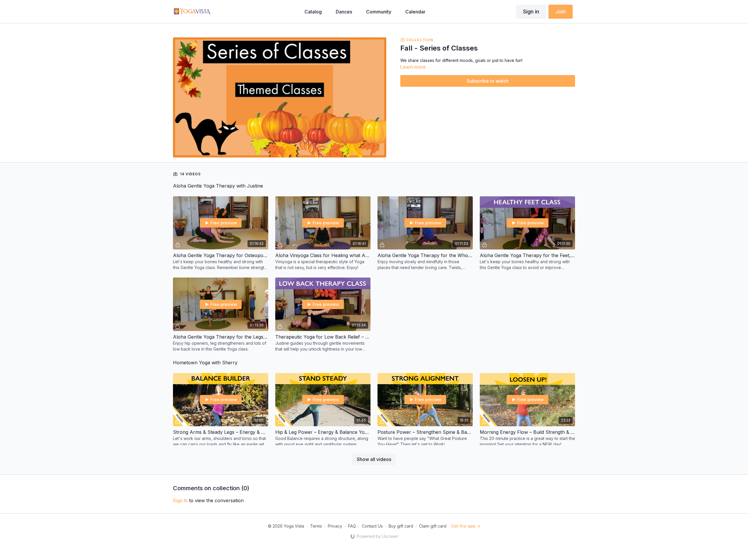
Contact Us (372, 526)
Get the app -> (465, 526)
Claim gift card (432, 526)
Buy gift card (401, 526)
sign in (180, 500)
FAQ (352, 526)
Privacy (335, 526)
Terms (316, 526)
